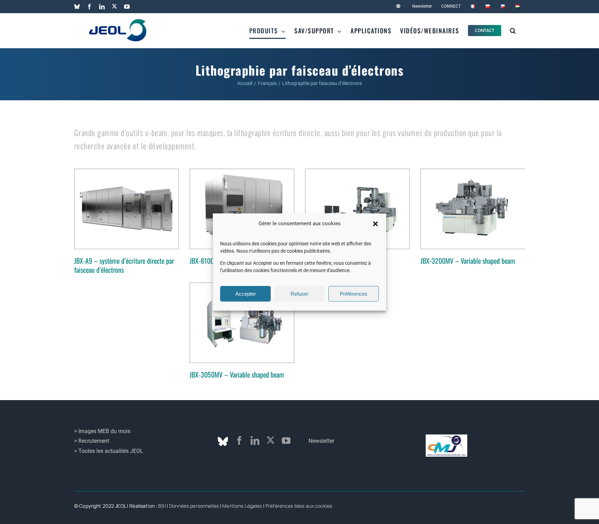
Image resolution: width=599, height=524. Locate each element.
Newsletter (321, 441)
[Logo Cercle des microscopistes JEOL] (446, 437)
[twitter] (270, 440)
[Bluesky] (223, 441)
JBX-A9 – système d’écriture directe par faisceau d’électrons (124, 265)
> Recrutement (91, 441)
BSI (161, 505)
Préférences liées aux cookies (299, 505)
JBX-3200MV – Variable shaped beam (467, 260)
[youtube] (286, 440)
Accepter (245, 294)
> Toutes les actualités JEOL (108, 451)
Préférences (353, 294)
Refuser (299, 294)
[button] (375, 223)
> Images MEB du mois (102, 431)
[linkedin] (255, 440)
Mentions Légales (242, 505)
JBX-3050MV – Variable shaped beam (237, 374)
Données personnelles (194, 505)
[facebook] (239, 440)
